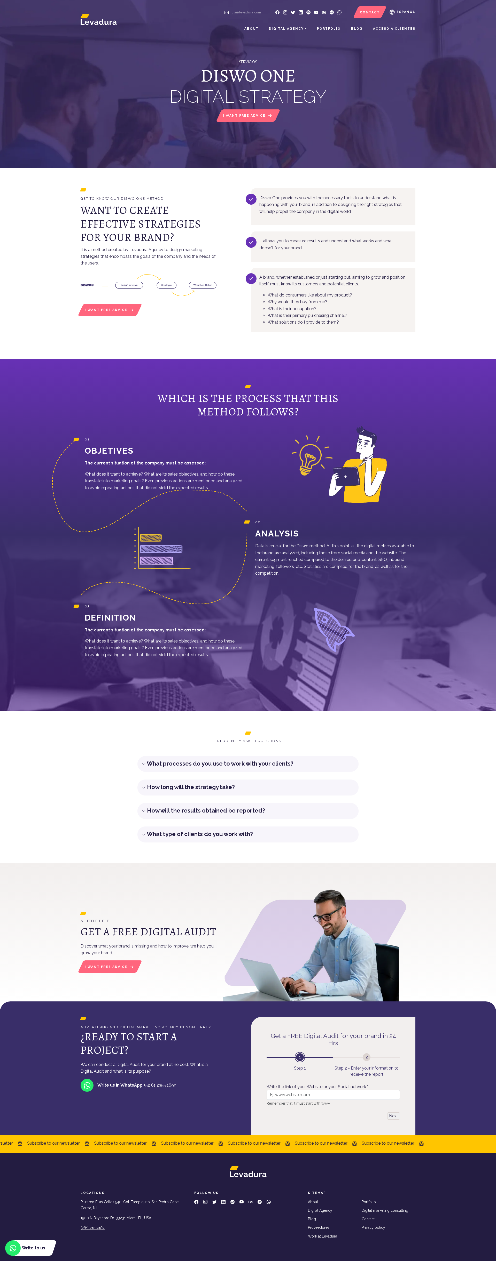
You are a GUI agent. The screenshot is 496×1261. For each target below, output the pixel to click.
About (251, 28)
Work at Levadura (322, 1236)
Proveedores (318, 1227)
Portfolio (329, 28)
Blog (357, 28)
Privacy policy (373, 1227)
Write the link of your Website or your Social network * (317, 1086)
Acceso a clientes (394, 28)
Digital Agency (286, 28)
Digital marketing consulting (385, 1210)
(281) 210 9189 (93, 1228)
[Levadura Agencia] (99, 19)
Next (393, 1115)
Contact (368, 1219)
